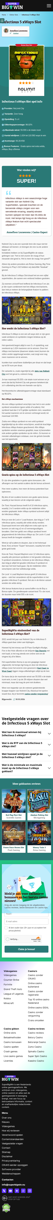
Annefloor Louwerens (18, 30)
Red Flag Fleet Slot (14, 815)
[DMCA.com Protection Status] (6, 1206)
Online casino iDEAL (38, 1007)
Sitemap (6, 1152)
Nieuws (5, 1122)
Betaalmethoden (12, 1037)
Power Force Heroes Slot (13, 847)
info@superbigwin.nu (13, 1184)
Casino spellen (11, 1047)
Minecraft (9, 1003)
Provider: (8, 108)
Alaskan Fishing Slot (39, 815)
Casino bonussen (13, 1042)
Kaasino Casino (36, 1061)
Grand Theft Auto (13, 989)
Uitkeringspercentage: (15, 125)
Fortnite (8, 984)
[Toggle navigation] (49, 6)
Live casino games (13, 1056)
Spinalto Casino (36, 1051)
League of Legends (14, 994)
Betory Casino (35, 1037)
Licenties (8, 1061)
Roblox (7, 998)
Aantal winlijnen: (12, 135)
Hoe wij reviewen (11, 1130)
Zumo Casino (35, 1047)
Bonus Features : (12, 146)
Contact (6, 1148)
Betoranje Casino (37, 1042)
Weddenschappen (11, 1173)
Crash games (10, 1051)
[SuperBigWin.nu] (12, 5)
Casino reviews (36, 1032)
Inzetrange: (10, 141)
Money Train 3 (39, 847)
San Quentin (40, 650)
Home (4, 15)
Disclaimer (7, 1156)
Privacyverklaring (11, 1160)
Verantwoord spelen (12, 1135)
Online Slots (13, 15)
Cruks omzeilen (36, 1020)
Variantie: (9, 114)
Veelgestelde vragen (12, 1143)
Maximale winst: (12, 130)
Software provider (11, 1169)
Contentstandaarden (13, 1139)
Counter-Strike (11, 980)
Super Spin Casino (37, 1056)
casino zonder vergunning (36, 694)
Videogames (10, 975)
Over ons (6, 1117)
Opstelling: (9, 119)
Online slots (10, 1032)
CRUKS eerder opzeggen (15, 1165)
